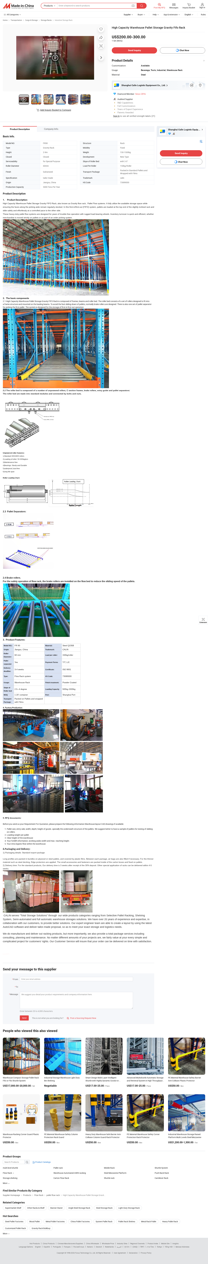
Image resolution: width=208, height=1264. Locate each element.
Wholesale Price (108, 1243)
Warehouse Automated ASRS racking (69, 1173)
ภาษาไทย (150, 1247)
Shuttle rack (109, 1178)
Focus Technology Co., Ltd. (85, 1253)
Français (67, 1247)
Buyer (140, 14)
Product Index (153, 1243)
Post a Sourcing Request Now (81, 1018)
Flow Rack (7, 1173)
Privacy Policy (146, 1253)
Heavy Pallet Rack (170, 1221)
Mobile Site (165, 1243)
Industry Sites (122, 1243)
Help (155, 14)
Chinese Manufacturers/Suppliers (70, 1243)
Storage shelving (10, 1178)
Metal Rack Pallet (148, 1221)
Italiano (90, 1247)
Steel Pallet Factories (14, 1221)
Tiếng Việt (169, 1247)
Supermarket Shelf (13, 1208)
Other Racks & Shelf (35, 1208)
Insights (175, 1243)
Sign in (202, 7)
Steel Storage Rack (104, 1208)
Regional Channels (137, 1243)
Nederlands (109, 1247)
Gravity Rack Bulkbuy (41, 1228)
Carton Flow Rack (61, 1178)
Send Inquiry (134, 50)
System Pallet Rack (104, 1221)
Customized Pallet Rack (15, 1228)
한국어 (126, 1247)
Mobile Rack (109, 1167)
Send (24, 1018)
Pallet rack (58, 1167)
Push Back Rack (162, 1173)
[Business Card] (201, 141)
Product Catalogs (43, 1162)
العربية (119, 1247)
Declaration (133, 1253)
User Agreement (120, 1253)
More (5, 1233)
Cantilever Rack (161, 1178)
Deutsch (99, 1247)
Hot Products (35, 1243)
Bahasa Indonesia (182, 1247)
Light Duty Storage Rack (129, 1208)
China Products (49, 1243)
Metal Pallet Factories (55, 1221)
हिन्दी (142, 1247)
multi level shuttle (10, 1167)
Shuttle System (161, 1167)
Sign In (116, 116)
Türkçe (159, 1247)
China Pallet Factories (80, 1221)
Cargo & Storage (31, 20)
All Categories (13, 14)
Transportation (16, 20)
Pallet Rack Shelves (126, 1221)
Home (5, 20)
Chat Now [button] (184, 50)
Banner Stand (56, 1208)
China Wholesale (92, 1243)
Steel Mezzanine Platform (115, 1173)
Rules (203, 14)
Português (57, 1247)
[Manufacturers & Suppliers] (18, 6)
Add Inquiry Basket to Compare (55, 110)
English (38, 1247)
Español (47, 1247)
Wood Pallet (34, 1221)
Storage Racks (46, 20)
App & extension (171, 14)
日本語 (135, 1247)
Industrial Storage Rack (63, 20)
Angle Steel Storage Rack (79, 1208)
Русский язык (78, 1247)
